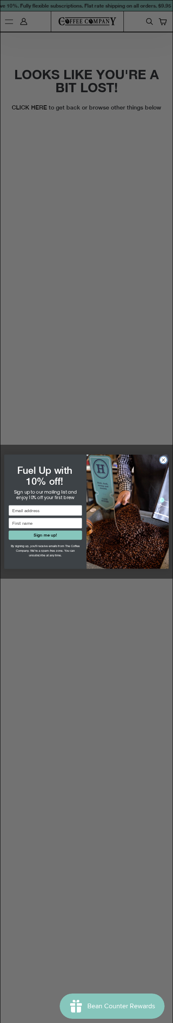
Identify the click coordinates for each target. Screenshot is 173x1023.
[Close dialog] (163, 460)
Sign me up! (45, 534)
